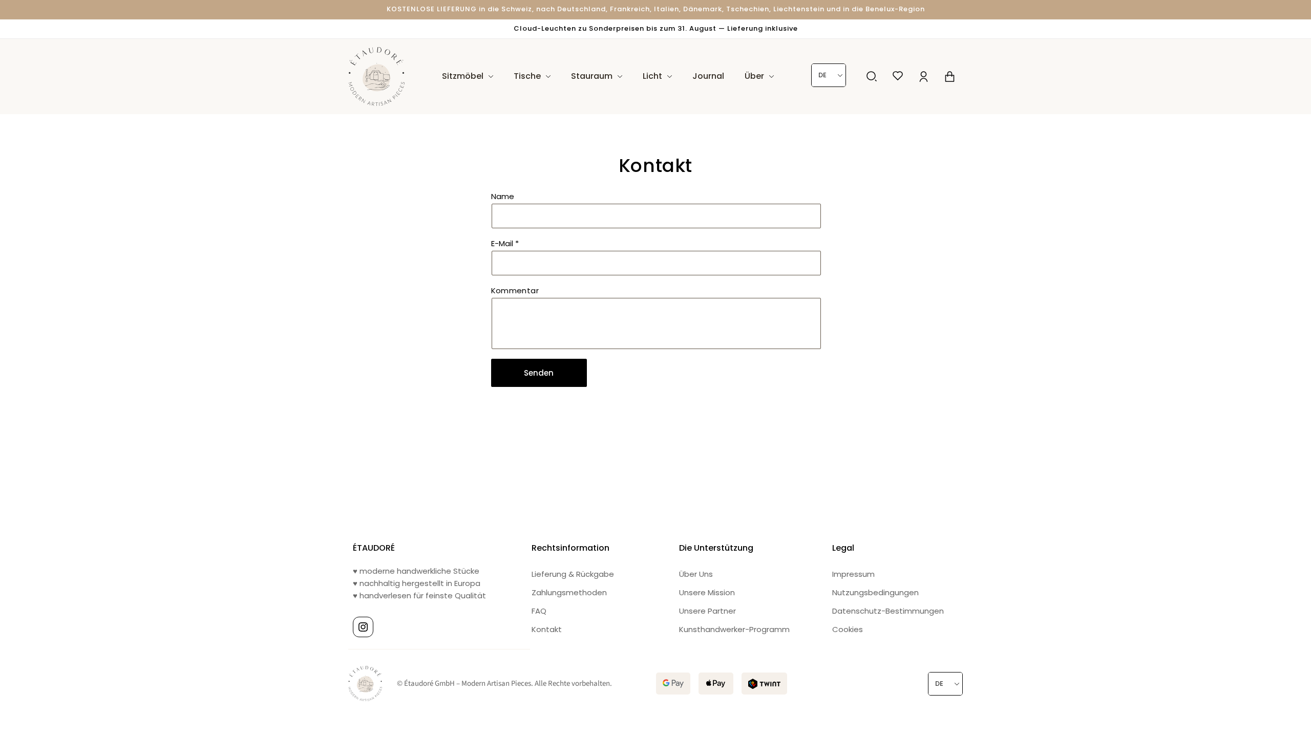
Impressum (853, 574)
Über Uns (696, 574)
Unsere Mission (707, 592)
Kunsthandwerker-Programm (734, 629)
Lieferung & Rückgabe (573, 574)
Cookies (847, 629)
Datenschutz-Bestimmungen (888, 610)
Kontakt (547, 629)
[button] (871, 76)
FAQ (539, 610)
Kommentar (515, 290)
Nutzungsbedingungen (875, 592)
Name (502, 196)
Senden (539, 372)
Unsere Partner (707, 610)
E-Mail (505, 243)
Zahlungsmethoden (569, 592)
